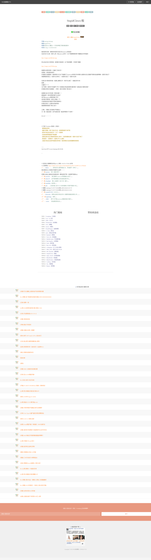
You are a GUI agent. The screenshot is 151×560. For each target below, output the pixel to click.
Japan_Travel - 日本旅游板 (53, 255)
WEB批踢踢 (76, 549)
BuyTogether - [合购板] (52, 241)
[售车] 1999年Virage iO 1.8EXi (28, 396)
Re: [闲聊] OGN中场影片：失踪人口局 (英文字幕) (33, 485)
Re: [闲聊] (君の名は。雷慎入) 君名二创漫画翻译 (33, 480)
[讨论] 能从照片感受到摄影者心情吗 (30, 341)
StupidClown (75, 37)
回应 (71, 26)
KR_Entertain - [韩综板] (53, 251)
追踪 (68, 26)
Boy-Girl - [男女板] (51, 245)
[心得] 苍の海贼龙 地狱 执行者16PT (29, 391)
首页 (68, 37)
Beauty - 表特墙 (51, 266)
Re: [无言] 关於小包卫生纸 (27, 380)
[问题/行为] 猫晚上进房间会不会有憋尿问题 (32, 291)
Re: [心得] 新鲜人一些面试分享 (28, 468)
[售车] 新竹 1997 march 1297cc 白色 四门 (30, 335)
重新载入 (81, 26)
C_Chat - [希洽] (50, 231)
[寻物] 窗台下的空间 (25, 324)
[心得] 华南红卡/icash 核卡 (27, 441)
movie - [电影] (49, 226)
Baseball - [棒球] (51, 235)
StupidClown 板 (75, 20)
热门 (147, 2)
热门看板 (76, 26)
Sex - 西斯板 (50, 264)
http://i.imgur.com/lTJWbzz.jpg (49, 66)
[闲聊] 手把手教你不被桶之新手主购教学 (31, 408)
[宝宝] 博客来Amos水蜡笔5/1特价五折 (30, 463)
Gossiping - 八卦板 (50, 216)
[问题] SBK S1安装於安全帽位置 (28, 369)
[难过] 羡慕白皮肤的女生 (27, 352)
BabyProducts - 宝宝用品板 (53, 260)
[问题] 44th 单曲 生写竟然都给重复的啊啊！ (32, 435)
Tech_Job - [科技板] (51, 237)
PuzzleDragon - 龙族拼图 (52, 228)
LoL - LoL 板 (49, 218)
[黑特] (21, 363)
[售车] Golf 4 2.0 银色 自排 (27, 419)
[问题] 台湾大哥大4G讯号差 (27, 491)
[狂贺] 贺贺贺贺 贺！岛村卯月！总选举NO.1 (32, 347)
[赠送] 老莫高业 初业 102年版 (28, 452)
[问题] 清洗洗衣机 (25, 319)
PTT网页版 (131, 2)
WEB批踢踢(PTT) (6, 2)
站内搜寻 (139, 2)
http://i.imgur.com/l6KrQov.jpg (49, 58)
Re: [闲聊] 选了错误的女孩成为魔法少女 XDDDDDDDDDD (35, 297)
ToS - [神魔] (49, 224)
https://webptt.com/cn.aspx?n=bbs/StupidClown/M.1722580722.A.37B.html (67, 165)
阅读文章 (22, 358)
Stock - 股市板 (50, 243)
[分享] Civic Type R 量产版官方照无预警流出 (32, 413)
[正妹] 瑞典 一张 (24, 302)
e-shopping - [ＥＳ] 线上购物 (54, 247)
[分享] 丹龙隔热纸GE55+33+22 (28, 313)
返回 (75, 39)
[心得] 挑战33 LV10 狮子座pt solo (29, 402)
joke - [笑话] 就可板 (51, 233)
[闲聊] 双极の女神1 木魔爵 (27, 330)
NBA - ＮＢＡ (49, 220)
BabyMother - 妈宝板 (52, 257)
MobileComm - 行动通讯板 (53, 239)
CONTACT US (83, 549)
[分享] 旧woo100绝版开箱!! (27, 374)
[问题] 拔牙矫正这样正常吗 (27, 446)
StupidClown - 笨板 (51, 253)
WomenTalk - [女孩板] (51, 222)
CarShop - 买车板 (51, 262)
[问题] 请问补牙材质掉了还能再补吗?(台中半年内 (33, 430)
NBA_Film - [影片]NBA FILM (54, 249)
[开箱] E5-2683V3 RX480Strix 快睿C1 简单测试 (32, 385)
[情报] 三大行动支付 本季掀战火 (28, 457)
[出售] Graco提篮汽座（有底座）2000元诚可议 (32, 424)
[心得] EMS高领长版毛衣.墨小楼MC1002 (31, 308)
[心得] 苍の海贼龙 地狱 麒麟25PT (29, 474)
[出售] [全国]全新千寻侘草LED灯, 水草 (30, 496)
